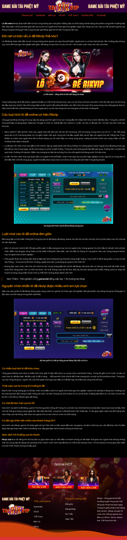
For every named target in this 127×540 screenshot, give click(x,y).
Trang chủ (27, 15)
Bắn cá (52, 15)
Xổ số (62, 15)
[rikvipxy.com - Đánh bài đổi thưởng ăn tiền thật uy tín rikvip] (63, 6)
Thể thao (73, 15)
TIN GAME (101, 15)
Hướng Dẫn (87, 15)
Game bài (40, 15)
